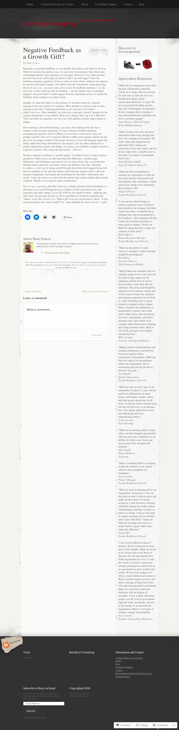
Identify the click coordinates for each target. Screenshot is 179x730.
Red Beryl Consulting (81, 652)
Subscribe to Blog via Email (39, 688)
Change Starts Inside (32, 291)
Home (30, 4)
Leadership (66, 265)
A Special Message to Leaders (57, 4)
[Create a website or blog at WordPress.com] (158, 728)
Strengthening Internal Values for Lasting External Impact (134, 675)
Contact (127, 4)
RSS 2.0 (68, 267)
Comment (96, 334)
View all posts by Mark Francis (57, 252)
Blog (141, 4)
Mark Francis (33, 63)
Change (94, 262)
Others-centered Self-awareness (95, 291)
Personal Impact (36, 265)
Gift (27, 265)
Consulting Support (105, 4)
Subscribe (31, 710)
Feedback (102, 262)
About (84, 4)
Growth (58, 265)
